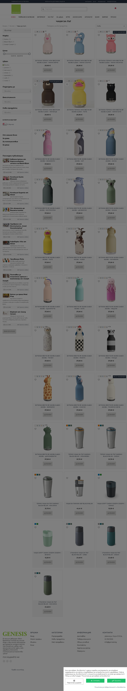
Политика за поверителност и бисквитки (110, 687)
